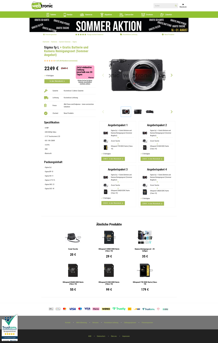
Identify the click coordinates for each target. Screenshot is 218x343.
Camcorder (129, 14)
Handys (69, 14)
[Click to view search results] (176, 6)
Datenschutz (101, 336)
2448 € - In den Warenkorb (112, 159)
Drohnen (149, 14)
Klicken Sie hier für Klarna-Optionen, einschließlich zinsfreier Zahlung (85, 82)
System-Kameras (65, 42)
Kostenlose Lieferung (111, 323)
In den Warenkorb (56, 81)
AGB (89, 336)
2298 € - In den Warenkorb (151, 203)
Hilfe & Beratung (81, 323)
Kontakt (68, 323)
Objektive (108, 14)
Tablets (53, 14)
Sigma (75, 42)
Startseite (46, 42)
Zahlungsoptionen (130, 323)
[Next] (171, 75)
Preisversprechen (147, 323)
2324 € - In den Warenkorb (112, 203)
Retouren (96, 323)
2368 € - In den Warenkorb (151, 159)
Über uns (114, 336)
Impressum (126, 336)
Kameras (88, 14)
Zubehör (168, 14)
